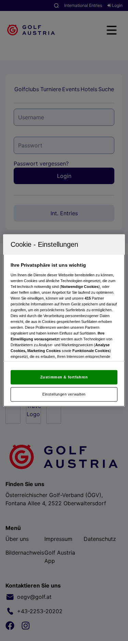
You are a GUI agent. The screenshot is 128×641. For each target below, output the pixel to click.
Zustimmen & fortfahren (64, 377)
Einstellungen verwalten (64, 394)
